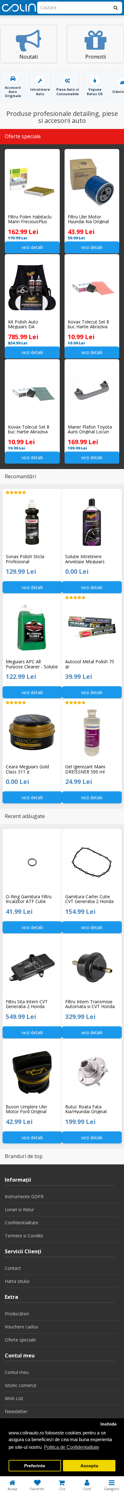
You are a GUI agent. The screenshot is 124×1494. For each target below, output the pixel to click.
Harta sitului (17, 1281)
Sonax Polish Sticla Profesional (25, 559)
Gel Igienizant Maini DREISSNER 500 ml (85, 769)
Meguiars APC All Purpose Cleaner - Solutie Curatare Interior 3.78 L (32, 664)
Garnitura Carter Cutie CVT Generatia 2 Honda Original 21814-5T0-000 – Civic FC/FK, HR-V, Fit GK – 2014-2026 (91, 899)
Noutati (28, 56)
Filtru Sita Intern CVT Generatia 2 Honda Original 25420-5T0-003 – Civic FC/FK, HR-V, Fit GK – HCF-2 (32, 1004)
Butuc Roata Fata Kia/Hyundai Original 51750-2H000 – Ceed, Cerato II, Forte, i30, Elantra (87, 1109)
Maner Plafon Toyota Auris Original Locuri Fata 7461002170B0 (90, 429)
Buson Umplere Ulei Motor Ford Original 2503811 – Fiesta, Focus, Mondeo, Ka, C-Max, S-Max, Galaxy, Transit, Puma (31, 1109)
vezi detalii (32, 247)
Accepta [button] (89, 1465)
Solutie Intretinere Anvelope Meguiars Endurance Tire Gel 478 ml (89, 559)
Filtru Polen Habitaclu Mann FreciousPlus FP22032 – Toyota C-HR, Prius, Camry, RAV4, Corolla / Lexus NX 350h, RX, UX (30, 219)
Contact (13, 1268)
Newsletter (16, 1411)
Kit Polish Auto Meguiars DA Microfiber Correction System (30, 324)
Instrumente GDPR (24, 1196)
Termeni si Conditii (24, 1236)
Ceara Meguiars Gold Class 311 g (27, 769)
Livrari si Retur (19, 1209)
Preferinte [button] (34, 1465)
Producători (17, 1314)
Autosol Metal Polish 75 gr (89, 664)
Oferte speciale (20, 1340)
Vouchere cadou (21, 1327)
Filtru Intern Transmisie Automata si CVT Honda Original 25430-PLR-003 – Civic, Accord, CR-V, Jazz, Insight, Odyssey (91, 1004)
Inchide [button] (108, 1424)
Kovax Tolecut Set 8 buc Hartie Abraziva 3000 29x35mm (28, 429)
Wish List (14, 1398)
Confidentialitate (21, 1223)
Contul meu (17, 1372)
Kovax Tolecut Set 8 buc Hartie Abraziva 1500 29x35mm (88, 324)
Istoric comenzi (20, 1385)
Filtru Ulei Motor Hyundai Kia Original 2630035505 (88, 219)
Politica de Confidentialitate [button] (71, 1447)
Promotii (95, 56)
